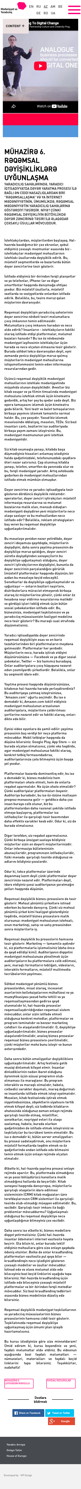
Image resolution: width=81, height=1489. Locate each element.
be (60, 6)
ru (38, 6)
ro (46, 13)
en (31, 6)
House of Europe (17, 1455)
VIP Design (26, 1475)
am (52, 6)
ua (53, 13)
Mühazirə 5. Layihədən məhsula (17, 1382)
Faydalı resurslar (59, 1380)
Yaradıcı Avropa (16, 1444)
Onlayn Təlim (14, 1450)
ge (38, 13)
